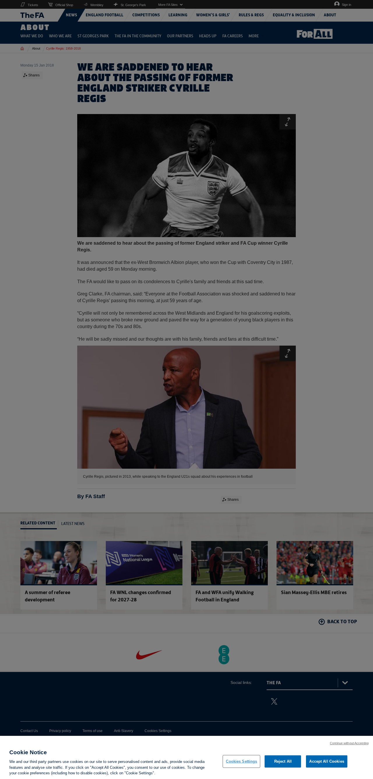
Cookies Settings (241, 761)
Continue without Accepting (349, 743)
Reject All (283, 761)
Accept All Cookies (326, 761)
